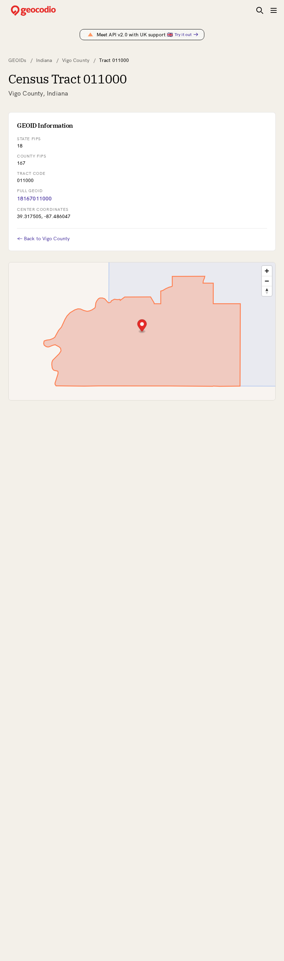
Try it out (183, 34)
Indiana (44, 60)
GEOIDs (17, 60)
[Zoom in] (267, 271)
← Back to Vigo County (43, 238)
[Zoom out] (267, 281)
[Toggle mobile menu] (273, 10)
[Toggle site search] (260, 10)
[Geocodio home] (43, 10)
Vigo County (75, 60)
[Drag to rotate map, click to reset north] (267, 291)
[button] (142, 326)
